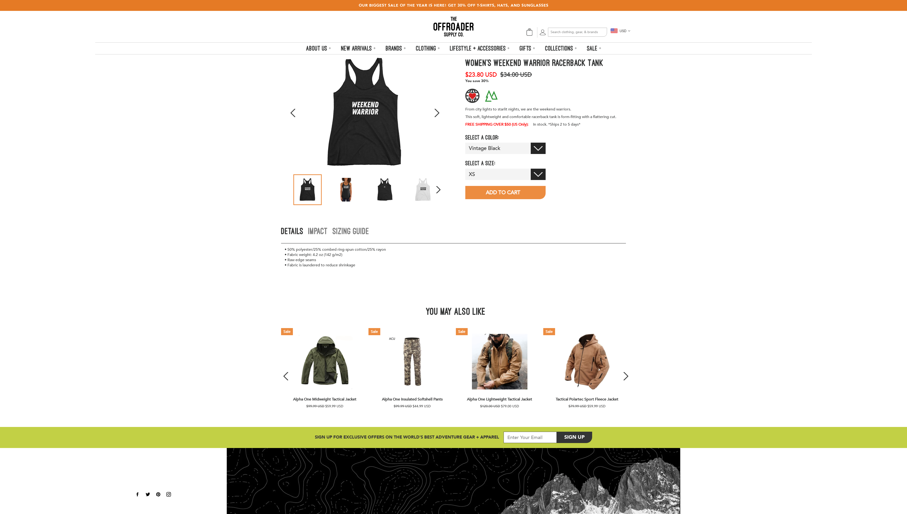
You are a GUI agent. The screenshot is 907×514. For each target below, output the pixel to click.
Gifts (526, 48)
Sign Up (578, 437)
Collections (560, 48)
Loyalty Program (102, 468)
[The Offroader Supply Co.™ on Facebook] (137, 494)
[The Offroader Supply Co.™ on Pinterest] (158, 494)
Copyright (96, 484)
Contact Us (150, 486)
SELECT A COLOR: (482, 137)
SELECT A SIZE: (480, 163)
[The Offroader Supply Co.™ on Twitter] (148, 494)
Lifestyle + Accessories (478, 48)
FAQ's (91, 490)
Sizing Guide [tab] (351, 231)
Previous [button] (293, 113)
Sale (593, 48)
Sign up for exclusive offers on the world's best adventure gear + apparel (407, 437)
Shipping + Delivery (161, 469)
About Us (94, 457)
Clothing (427, 48)
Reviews (93, 463)
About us (317, 48)
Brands (395, 48)
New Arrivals (357, 48)
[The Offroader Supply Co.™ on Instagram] (168, 494)
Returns (145, 475)
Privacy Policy (100, 473)
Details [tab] (292, 231)
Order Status (152, 463)
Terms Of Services (103, 479)
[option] (365, 113)
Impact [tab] (318, 231)
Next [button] (437, 113)
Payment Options (157, 481)
